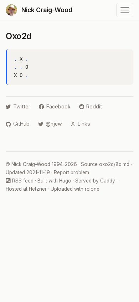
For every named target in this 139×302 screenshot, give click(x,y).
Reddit (94, 106)
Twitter (21, 106)
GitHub (21, 124)
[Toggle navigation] (124, 10)
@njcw (54, 124)
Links (84, 124)
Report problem (71, 172)
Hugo (65, 181)
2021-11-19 (38, 172)
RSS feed (22, 181)
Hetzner (38, 189)
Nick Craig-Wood (30, 164)
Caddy (107, 181)
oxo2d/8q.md (114, 164)
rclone (92, 189)
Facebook (58, 106)
